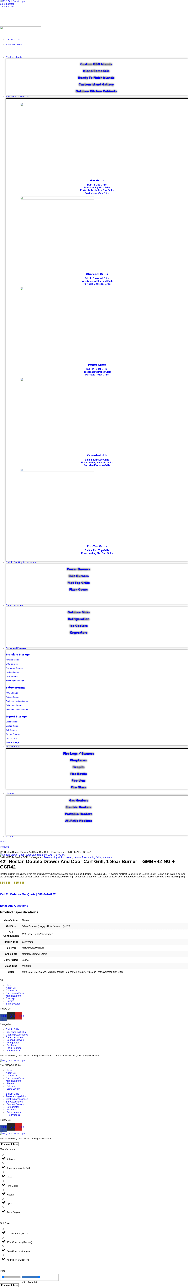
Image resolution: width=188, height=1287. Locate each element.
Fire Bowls (78, 774)
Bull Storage (11, 730)
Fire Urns (78, 780)
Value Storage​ (15, 687)
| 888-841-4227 (28, 894)
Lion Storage (11, 738)
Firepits (79, 767)
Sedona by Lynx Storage (17, 709)
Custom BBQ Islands (96, 64)
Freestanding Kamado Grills (97, 462)
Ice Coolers (79, 626)
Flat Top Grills (97, 546)
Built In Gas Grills (97, 184)
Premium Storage (18, 654)
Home (3, 841)
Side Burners (78, 576)
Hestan (68, 857)
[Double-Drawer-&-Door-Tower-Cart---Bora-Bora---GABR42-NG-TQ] (32, 854)
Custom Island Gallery (96, 84)
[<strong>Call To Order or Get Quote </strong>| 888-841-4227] (1, 888)
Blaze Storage (12, 722)
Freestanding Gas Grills (97, 187)
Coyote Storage (13, 734)
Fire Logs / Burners (78, 753)
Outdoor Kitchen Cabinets (96, 91)
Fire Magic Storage (14, 668)
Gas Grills (97, 180)
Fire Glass (78, 787)
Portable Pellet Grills (97, 374)
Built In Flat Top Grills (97, 550)
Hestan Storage (12, 672)
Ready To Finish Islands (96, 77)
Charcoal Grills (97, 274)
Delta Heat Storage (14, 705)
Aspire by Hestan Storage (17, 701)
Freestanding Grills (54, 857)
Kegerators (79, 632)
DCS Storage (12, 664)
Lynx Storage (11, 676)
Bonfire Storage (12, 726)
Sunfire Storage (12, 742)
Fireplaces (78, 760)
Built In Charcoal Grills (96, 278)
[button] (94, 51)
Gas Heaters (78, 800)
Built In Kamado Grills (97, 459)
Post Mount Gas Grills (97, 193)
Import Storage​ (16, 716)
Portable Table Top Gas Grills (97, 190)
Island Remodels (96, 71)
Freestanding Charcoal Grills (97, 281)
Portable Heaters (78, 814)
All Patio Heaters (78, 820)
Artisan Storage (12, 697)
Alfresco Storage (13, 660)
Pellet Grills (97, 364)
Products (4, 847)
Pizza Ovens (78, 589)
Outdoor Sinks (78, 612)
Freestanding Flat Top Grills (97, 553)
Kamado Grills (97, 455)
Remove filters (9, 1144)
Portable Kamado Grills (97, 465)
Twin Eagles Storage (15, 680)
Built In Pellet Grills (97, 369)
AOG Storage (12, 693)
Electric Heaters (79, 807)
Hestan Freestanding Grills (87, 857)
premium (107, 857)
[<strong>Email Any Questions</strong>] (1, 900)
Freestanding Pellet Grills (97, 372)
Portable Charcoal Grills (97, 284)
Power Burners (78, 569)
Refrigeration (78, 619)
